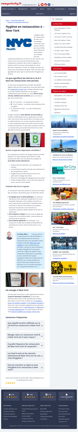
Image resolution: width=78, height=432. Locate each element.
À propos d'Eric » (37, 234)
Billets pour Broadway (28, 413)
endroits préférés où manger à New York (25, 312)
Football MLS (43, 419)
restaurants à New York (18, 89)
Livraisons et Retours (9, 411)
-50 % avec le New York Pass (63, 37)
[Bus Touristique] (64, 218)
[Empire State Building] (64, 121)
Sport (41, 9)
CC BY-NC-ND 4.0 (64, 426)
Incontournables (59, 9)
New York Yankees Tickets (62, 40)
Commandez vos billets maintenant (63, 136)
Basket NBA (43, 409)
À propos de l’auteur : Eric (10, 409)
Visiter (49, 9)
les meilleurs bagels (19, 303)
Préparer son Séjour (8, 9)
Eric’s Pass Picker (63, 411)
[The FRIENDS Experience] (64, 193)
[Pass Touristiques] (64, 169)
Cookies (5, 419)
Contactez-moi (63, 421)
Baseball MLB (43, 414)
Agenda (72, 14)
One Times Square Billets (62, 54)
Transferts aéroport (60, 102)
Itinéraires (57, 112)
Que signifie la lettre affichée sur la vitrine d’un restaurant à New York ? (24, 325)
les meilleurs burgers (35, 303)
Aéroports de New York (28, 421)
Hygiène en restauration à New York (18, 22)
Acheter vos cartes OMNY (62, 44)
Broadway (71, 9)
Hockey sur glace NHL (46, 411)
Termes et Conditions (9, 414)
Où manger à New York (17, 20)
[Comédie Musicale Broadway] (64, 267)
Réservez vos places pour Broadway (63, 283)
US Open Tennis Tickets (61, 50)
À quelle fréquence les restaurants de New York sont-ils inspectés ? (24, 345)
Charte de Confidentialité (10, 416)
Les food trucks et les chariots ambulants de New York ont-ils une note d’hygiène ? (24, 355)
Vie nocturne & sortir (60, 76)
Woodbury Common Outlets (63, 57)
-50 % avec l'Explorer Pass (62, 33)
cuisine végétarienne (16, 309)
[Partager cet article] (43, 27)
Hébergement (22, 9)
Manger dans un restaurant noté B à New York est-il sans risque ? (24, 335)
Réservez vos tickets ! (59, 233)
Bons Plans (39, 14)
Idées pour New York (28, 405)
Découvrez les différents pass (61, 184)
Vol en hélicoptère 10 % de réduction (62, 29)
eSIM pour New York (60, 106)
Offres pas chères (59, 64)
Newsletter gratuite (60, 99)
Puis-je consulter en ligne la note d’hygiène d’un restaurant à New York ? (23, 367)
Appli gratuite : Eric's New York (63, 95)
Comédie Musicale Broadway (63, 47)
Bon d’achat (62, 416)
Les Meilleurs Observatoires (62, 80)
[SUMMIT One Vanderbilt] (64, 243)
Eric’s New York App (64, 409)
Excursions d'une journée (62, 61)
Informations (7, 405)
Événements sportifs (60, 87)
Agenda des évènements (62, 109)
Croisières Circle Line (27, 418)
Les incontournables (60, 73)
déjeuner (40, 307)
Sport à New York (45, 405)
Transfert (33, 9)
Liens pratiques (63, 405)
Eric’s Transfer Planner (65, 414)
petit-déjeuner (29, 307)
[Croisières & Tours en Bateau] (64, 146)
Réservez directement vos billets (62, 159)
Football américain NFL (46, 416)
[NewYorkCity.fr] (11, 3)
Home (7, 20)
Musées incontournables (61, 83)
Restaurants (5, 14)
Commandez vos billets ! (60, 258)
